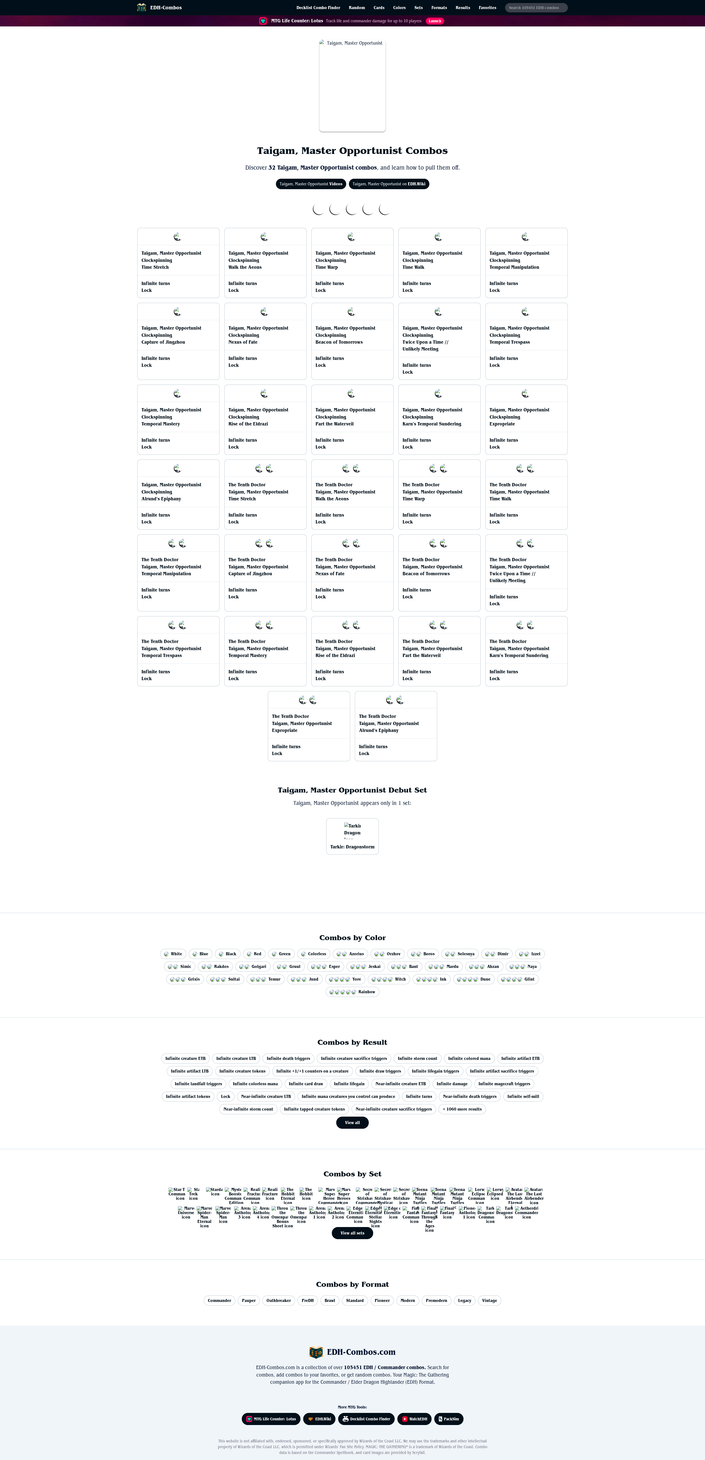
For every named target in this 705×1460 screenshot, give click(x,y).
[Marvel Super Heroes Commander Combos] (324, 1193)
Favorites (487, 7)
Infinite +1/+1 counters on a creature (312, 1071)
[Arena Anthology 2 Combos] (334, 1212)
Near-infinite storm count (248, 1109)
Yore (356, 979)
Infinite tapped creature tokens (314, 1109)
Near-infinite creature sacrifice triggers (394, 1109)
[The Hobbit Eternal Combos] (287, 1193)
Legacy (464, 1300)
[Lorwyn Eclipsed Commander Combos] (474, 1193)
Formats (439, 7)
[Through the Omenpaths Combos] (296, 1212)
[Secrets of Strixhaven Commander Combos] (362, 1193)
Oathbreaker (279, 1300)
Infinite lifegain (349, 1083)
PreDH (308, 1300)
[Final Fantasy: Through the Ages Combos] (427, 1212)
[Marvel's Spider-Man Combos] (221, 1212)
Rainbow (367, 991)
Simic (185, 966)
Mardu (453, 966)
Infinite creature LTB (236, 1058)
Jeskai (374, 966)
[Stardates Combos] (212, 1193)
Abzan (493, 966)
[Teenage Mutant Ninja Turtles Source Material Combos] (437, 1193)
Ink (443, 979)
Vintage (489, 1300)
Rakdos (221, 966)
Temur (274, 979)
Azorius (356, 953)
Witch (400, 979)
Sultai (234, 979)
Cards (379, 7)
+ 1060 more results (462, 1109)
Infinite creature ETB (185, 1058)
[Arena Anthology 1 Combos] (315, 1212)
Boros (429, 953)
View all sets (352, 1233)
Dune (485, 979)
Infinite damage (452, 1083)
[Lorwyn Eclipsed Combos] (493, 1193)
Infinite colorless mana (255, 1083)
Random (357, 7)
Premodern (436, 1300)
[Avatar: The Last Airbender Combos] (530, 1193)
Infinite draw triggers (380, 1071)
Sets (418, 7)
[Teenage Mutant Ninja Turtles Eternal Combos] (418, 1193)
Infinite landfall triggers (198, 1083)
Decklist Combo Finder (318, 7)
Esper (334, 966)
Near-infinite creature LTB (266, 1096)
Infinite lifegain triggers (435, 1071)
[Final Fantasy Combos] (446, 1212)
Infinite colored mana (469, 1058)
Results (463, 7)
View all (352, 1122)
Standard (355, 1300)
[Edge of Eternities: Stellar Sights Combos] (371, 1212)
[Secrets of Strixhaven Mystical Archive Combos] (380, 1193)
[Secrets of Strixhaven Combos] (399, 1193)
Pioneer (382, 1300)
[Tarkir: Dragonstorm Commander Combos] (483, 1212)
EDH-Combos (166, 7)
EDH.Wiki (323, 1418)
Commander (219, 1300)
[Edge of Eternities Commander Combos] (352, 1212)
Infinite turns (419, 1096)
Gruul (294, 966)
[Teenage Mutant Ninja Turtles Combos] (455, 1193)
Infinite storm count (417, 1058)
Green (285, 953)
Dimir (503, 953)
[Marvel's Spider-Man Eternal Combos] (202, 1212)
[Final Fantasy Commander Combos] (408, 1212)
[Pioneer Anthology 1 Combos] (465, 1212)
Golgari (259, 966)
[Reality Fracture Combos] (268, 1193)
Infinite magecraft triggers (504, 1083)
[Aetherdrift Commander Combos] (521, 1212)
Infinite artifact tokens (188, 1096)
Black (231, 953)
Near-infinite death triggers (470, 1096)
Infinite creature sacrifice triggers (354, 1058)
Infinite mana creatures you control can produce (348, 1096)
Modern (408, 1300)
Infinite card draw (306, 1083)
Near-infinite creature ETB (401, 1083)
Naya (532, 966)
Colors (399, 7)
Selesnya (466, 953)
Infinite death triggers (288, 1058)
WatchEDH (418, 1418)
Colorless (317, 953)
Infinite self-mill (523, 1096)
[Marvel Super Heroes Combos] (343, 1193)
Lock (225, 1096)
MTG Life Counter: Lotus (275, 1418)
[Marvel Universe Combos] (184, 1212)
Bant (413, 966)
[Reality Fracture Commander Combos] (249, 1193)
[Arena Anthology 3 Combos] (240, 1212)
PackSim (451, 1418)
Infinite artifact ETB (520, 1058)
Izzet (536, 953)
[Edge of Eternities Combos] (390, 1212)
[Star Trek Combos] (193, 1193)
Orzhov (393, 953)
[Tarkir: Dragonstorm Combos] (502, 1212)
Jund (313, 979)
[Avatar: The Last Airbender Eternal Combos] (511, 1193)
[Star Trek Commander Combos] (174, 1193)
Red (257, 953)
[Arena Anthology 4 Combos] (259, 1212)
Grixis (194, 979)
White (176, 953)
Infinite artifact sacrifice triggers (502, 1071)
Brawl (330, 1300)
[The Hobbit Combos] (305, 1193)
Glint (530, 979)
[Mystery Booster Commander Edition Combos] (231, 1193)
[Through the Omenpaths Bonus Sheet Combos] (277, 1212)
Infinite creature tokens (242, 1071)
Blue (204, 953)
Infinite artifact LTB (189, 1071)
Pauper (249, 1300)
